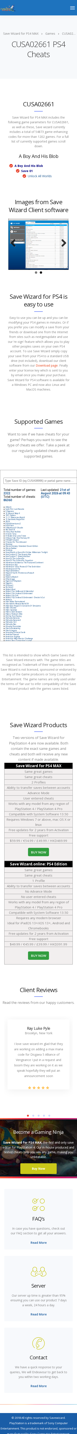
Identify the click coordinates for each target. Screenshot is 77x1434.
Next (62, 238)
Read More (39, 1232)
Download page (47, 356)
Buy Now (38, 1158)
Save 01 (27, 171)
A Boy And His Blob (29, 166)
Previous (14, 238)
